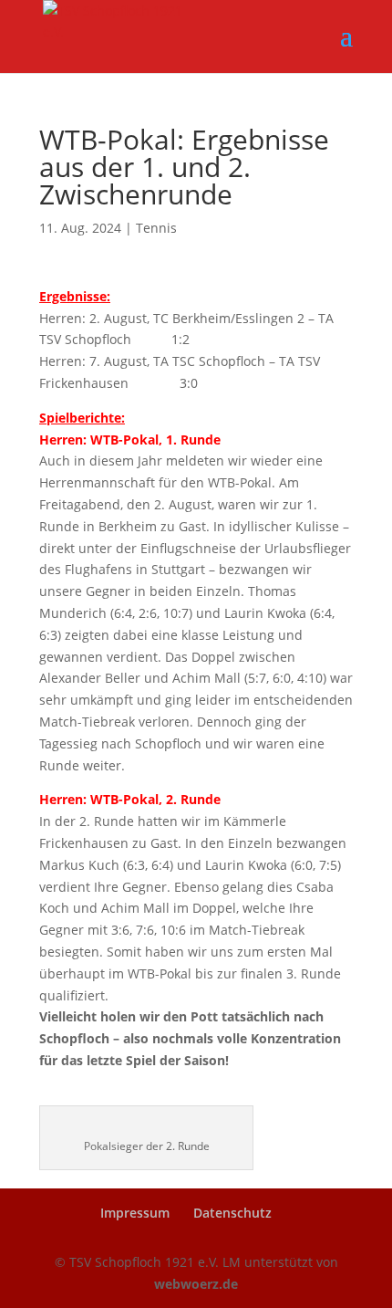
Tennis (156, 227)
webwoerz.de (196, 1283)
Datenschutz (232, 1212)
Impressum (135, 1212)
